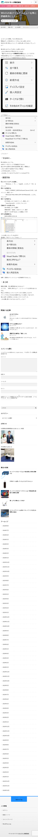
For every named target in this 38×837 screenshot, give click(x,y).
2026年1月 (6, 557)
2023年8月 (6, 690)
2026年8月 (6, 526)
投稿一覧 (21, 6)
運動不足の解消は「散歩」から (18, 333)
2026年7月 (6, 530)
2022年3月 (6, 767)
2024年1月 (6, 667)
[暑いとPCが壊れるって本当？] (5, 504)
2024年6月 (6, 644)
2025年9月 (6, 576)
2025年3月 (6, 603)
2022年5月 (6, 758)
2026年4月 (6, 544)
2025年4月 (6, 598)
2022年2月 (6, 772)
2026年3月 (6, 548)
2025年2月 (6, 608)
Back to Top (19, 799)
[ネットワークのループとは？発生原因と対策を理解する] (5, 475)
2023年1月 (6, 722)
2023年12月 (6, 671)
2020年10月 (6, 790)
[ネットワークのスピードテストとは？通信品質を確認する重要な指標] (5, 494)
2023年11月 (6, 676)
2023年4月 (6, 708)
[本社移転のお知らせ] (7, 455)
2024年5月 (6, 649)
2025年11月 (6, 567)
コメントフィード (8, 819)
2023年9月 (6, 685)
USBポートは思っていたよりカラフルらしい (21, 481)
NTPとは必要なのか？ (16, 324)
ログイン (5, 810)
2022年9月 (6, 740)
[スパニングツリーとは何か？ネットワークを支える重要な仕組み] (5, 513)
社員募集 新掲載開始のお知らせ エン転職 (12, 428)
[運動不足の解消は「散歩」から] (5, 336)
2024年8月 (6, 635)
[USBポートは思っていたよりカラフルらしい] (5, 484)
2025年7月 (6, 585)
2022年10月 (6, 735)
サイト (3, 388)
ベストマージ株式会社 (23, 833)
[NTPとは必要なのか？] (5, 327)
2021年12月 (6, 781)
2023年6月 (6, 699)
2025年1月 (6, 612)
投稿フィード (6, 815)
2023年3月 (6, 713)
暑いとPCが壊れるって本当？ (17, 500)
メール (3, 381)
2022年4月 (6, 763)
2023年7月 (6, 694)
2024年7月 (6, 640)
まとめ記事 (13, 20)
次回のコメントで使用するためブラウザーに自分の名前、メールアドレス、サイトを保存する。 (19, 397)
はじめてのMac (14, 314)
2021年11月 (6, 785)
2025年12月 (6, 562)
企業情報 (9, 6)
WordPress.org (7, 824)
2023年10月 (6, 681)
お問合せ (33, 6)
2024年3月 (6, 658)
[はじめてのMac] (5, 317)
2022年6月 (6, 754)
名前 (3, 374)
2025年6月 (6, 589)
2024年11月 (6, 621)
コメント (3, 356)
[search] (35, 408)
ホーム (3, 6)
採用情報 (15, 6)
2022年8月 (6, 744)
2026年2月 (6, 553)
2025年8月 (6, 580)
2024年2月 (6, 662)
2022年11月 (6, 731)
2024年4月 (6, 653)
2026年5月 (6, 539)
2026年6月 (6, 535)
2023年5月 (6, 703)
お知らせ (27, 6)
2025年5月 (6, 594)
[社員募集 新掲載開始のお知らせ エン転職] (7, 436)
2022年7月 (6, 749)
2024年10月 (6, 626)
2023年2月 (6, 717)
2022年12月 (6, 726)
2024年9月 (6, 630)
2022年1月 (6, 776)
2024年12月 (6, 617)
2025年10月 (6, 571)
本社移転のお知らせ (6, 446)
